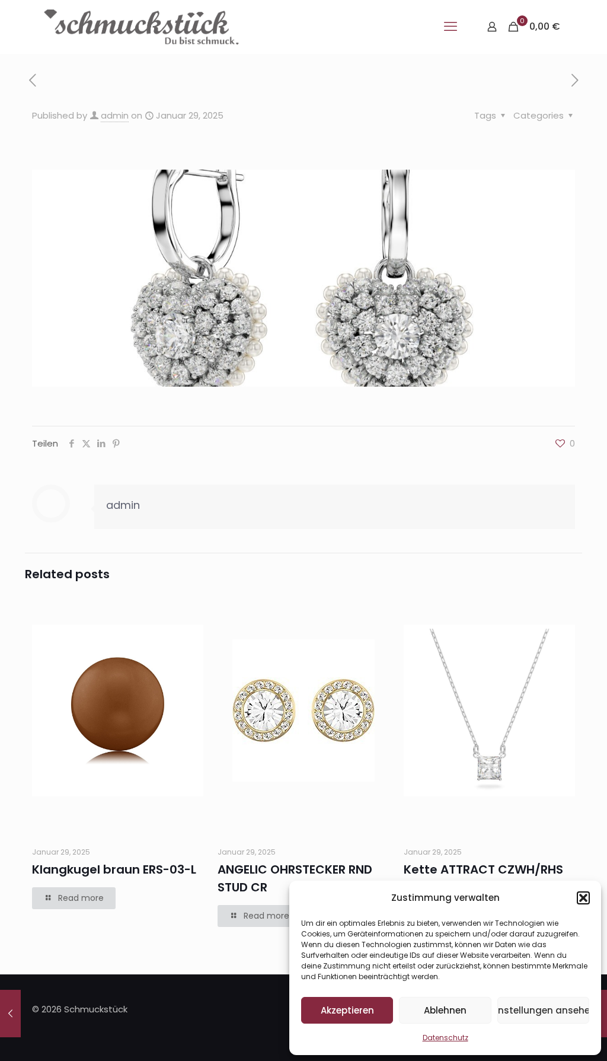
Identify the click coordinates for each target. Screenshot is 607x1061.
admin (115, 115)
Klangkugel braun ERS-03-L (114, 869)
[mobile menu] (450, 27)
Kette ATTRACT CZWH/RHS (483, 869)
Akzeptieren (347, 1010)
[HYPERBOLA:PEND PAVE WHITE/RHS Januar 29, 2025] (10, 1013)
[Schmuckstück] (141, 26)
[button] (583, 898)
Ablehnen (445, 1010)
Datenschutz (445, 1038)
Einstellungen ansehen (543, 1010)
